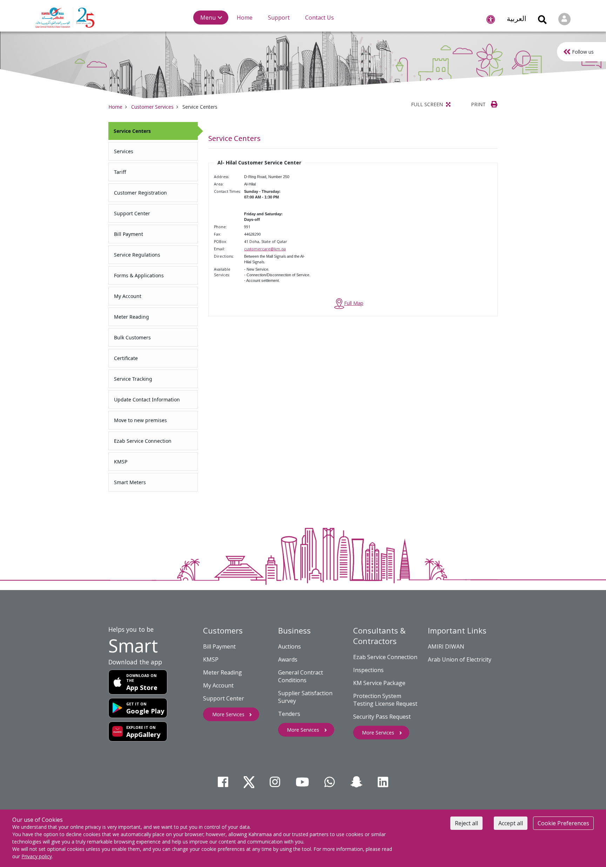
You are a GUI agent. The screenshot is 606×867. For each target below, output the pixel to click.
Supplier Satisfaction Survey (305, 697)
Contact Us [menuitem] (319, 17)
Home (115, 106)
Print (479, 104)
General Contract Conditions (300, 676)
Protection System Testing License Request (385, 699)
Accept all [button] (510, 823)
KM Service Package (379, 683)
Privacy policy (36, 856)
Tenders (289, 714)
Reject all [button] (466, 823)
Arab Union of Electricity (459, 659)
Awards (287, 659)
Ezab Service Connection (385, 657)
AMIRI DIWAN (446, 646)
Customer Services (152, 106)
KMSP (210, 659)
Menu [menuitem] (208, 17)
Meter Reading (222, 672)
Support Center (223, 698)
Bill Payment (219, 646)
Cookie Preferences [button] (563, 823)
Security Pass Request (382, 716)
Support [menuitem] (279, 17)
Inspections (368, 670)
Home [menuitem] (244, 17)
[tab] (153, 131)
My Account (218, 685)
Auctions (289, 646)
